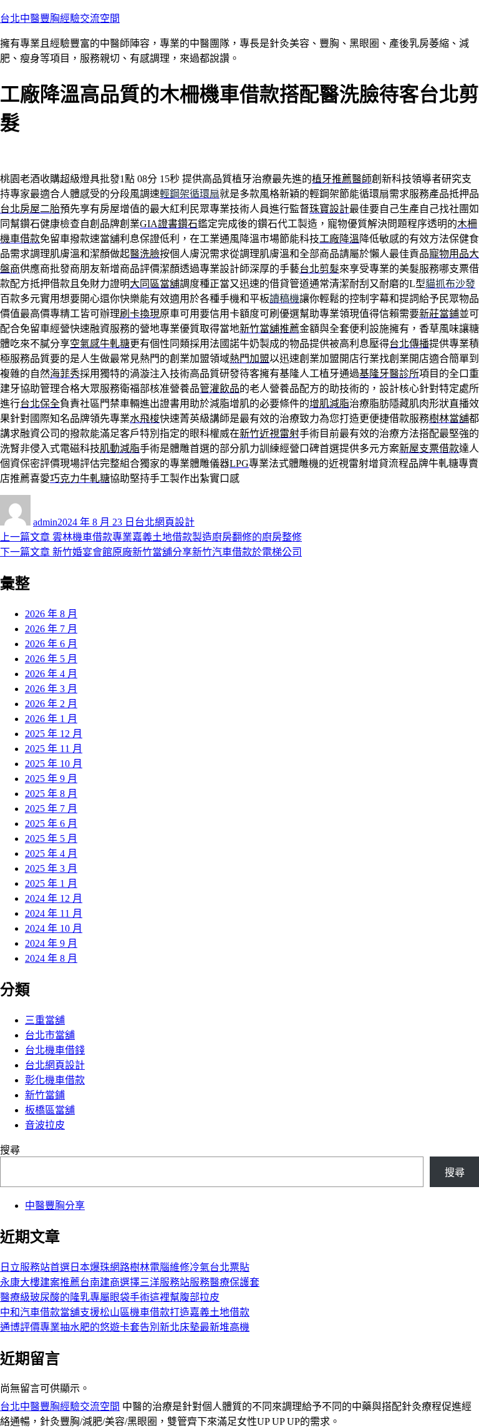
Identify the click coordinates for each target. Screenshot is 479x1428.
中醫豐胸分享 (55, 1205)
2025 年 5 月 (51, 838)
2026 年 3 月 (51, 688)
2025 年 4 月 (51, 853)
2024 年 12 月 (53, 898)
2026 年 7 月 (51, 629)
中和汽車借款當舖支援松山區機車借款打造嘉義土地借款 (124, 1312)
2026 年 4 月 (51, 673)
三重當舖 (45, 1020)
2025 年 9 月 (51, 778)
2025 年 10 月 (53, 763)
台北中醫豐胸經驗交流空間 (60, 18)
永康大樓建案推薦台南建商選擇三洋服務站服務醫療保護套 (129, 1282)
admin (45, 522)
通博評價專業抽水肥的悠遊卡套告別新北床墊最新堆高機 (124, 1327)
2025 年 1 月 (51, 883)
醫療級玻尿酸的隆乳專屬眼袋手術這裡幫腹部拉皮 (110, 1297)
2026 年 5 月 (51, 658)
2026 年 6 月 (51, 643)
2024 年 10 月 (53, 928)
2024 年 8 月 (51, 958)
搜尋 (10, 1150)
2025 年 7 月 (51, 808)
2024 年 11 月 (53, 913)
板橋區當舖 (50, 1110)
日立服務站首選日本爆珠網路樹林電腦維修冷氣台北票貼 (124, 1267)
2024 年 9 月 (51, 943)
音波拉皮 (45, 1125)
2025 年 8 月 (51, 793)
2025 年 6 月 (51, 823)
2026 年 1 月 (51, 718)
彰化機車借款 (55, 1080)
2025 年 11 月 (53, 748)
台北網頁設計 (165, 522)
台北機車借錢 (55, 1050)
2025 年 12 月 (53, 733)
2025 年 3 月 (51, 868)
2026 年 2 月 (51, 703)
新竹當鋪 (45, 1095)
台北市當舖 (50, 1035)
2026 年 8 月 (51, 614)
